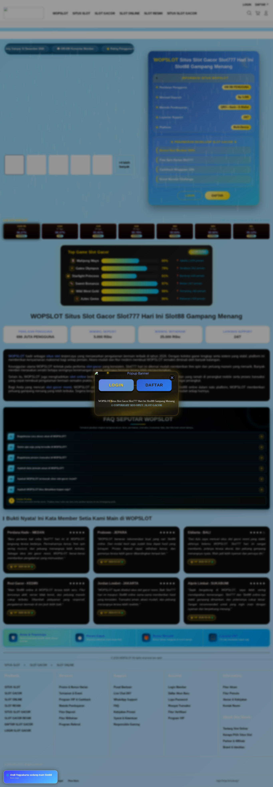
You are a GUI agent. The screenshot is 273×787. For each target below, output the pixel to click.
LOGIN (116, 385)
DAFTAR (154, 385)
